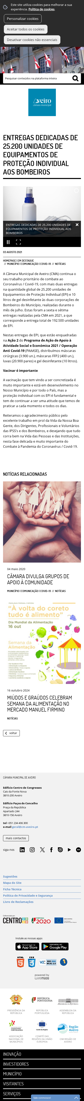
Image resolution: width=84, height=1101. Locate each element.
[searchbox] (42, 78)
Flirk (78, 850)
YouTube (69, 850)
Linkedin (22, 850)
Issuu (60, 850)
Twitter (42, 850)
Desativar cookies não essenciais (32, 40)
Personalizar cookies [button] (23, 18)
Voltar (13, 733)
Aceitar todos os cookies (25, 29)
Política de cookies (41, 9)
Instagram (32, 850)
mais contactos (16, 838)
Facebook (51, 850)
